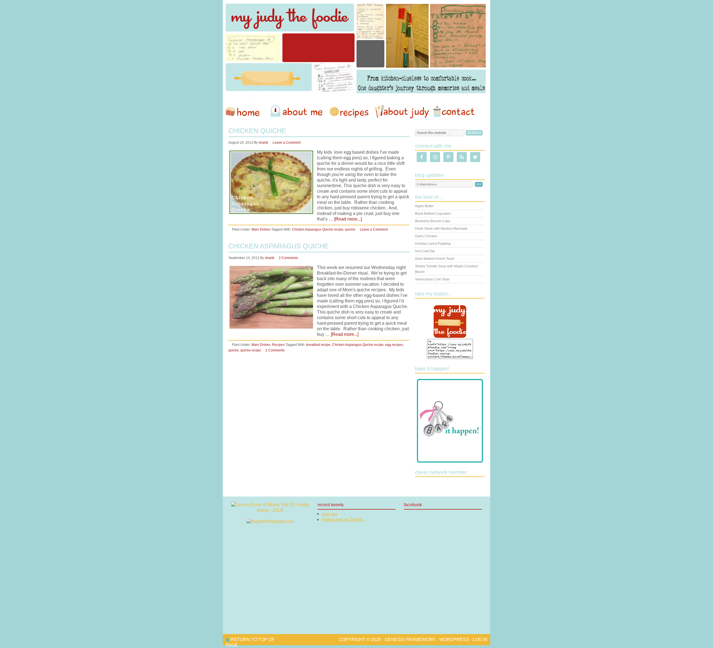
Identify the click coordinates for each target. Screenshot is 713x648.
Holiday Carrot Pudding (433, 244)
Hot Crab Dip (425, 251)
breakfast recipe (318, 345)
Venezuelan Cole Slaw (432, 279)
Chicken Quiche (257, 131)
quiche (350, 229)
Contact (454, 111)
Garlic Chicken (426, 236)
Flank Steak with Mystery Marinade (441, 229)
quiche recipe (250, 350)
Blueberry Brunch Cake (432, 221)
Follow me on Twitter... (344, 519)
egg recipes (394, 345)
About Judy (401, 111)
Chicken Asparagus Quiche (278, 246)
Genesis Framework (410, 639)
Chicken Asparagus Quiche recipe (317, 229)
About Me (297, 111)
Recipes (349, 111)
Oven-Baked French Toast (434, 259)
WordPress (454, 639)
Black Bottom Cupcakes (433, 214)
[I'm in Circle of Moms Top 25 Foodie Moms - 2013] (270, 510)
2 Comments (288, 258)
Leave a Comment (287, 143)
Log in (480, 639)
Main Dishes (260, 229)
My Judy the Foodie (356, 48)
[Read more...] (348, 219)
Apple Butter (424, 206)
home (245, 111)
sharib (263, 143)
